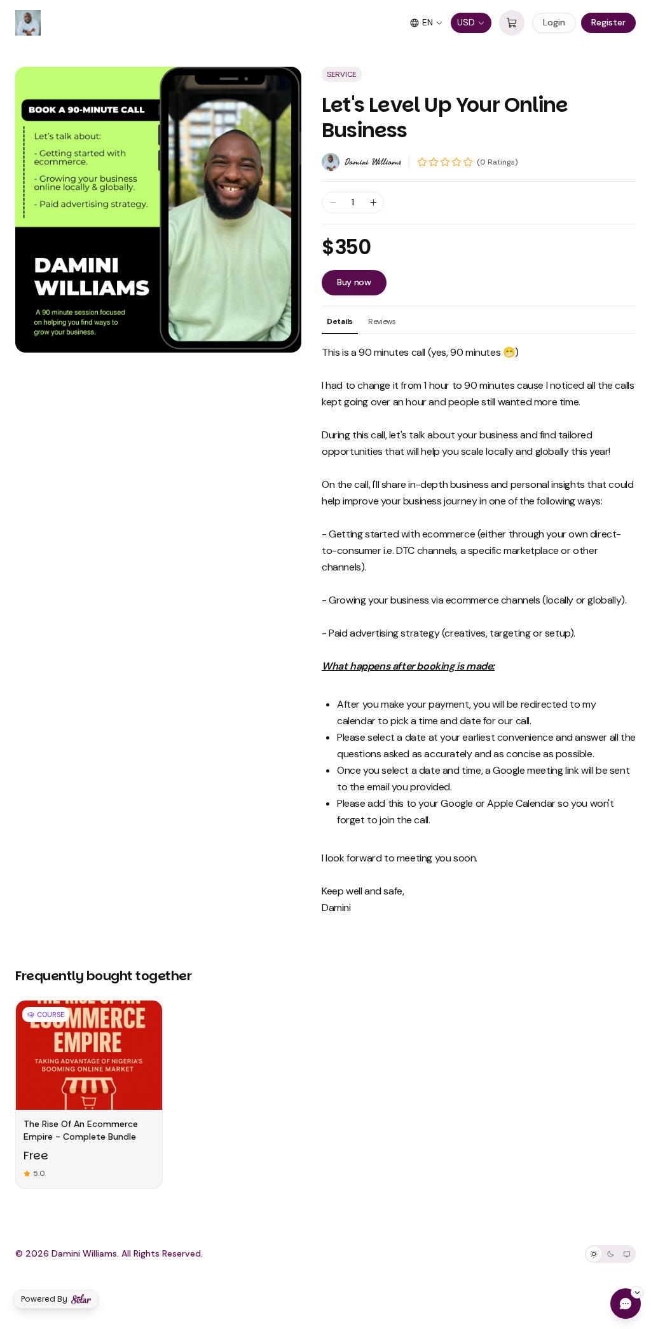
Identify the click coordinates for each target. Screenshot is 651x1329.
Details (340, 321)
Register (608, 22)
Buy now (354, 282)
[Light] (593, 1254)
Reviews (382, 321)
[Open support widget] (625, 1303)
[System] (626, 1254)
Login (554, 22)
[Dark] (610, 1254)
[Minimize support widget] (637, 1292)
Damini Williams (373, 162)
